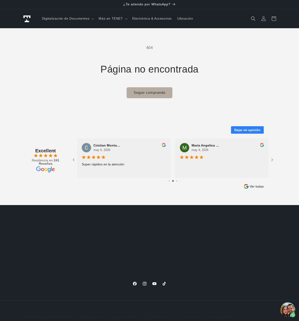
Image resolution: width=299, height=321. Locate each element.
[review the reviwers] (164, 146)
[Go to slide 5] (169, 180)
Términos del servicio (159, 316)
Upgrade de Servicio (124, 246)
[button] (67, 18)
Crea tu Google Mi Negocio (216, 254)
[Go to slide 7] (176, 180)
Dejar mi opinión (247, 130)
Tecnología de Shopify (61, 316)
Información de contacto (219, 316)
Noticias (114, 277)
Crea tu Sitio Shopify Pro (214, 263)
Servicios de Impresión (212, 238)
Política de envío (188, 316)
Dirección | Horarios (37, 238)
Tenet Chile (39, 316)
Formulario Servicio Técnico (216, 246)
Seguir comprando (149, 92)
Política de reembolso (127, 316)
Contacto (28, 246)
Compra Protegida (209, 230)
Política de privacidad (94, 316)
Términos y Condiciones (40, 263)
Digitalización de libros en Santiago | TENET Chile (143, 257)
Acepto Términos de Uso (41, 271)
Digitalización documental (128, 268)
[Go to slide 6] (173, 181)
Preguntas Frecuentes (125, 230)
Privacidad (29, 254)
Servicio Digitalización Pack (130, 238)
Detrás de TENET (35, 230)
